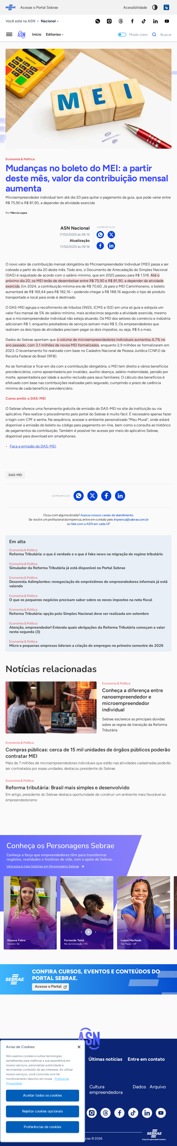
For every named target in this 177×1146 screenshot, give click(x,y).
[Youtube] (166, 21)
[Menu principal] (9, 34)
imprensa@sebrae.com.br (131, 519)
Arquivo (158, 1086)
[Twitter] (111, 234)
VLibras (166, 7)
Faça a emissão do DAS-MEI (33, 446)
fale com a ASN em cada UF (90, 524)
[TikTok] (143, 21)
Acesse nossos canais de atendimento (106, 515)
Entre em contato (146, 1059)
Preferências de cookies (42, 1127)
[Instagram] (109, 21)
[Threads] (120, 21)
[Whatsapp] (97, 21)
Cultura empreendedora (106, 1089)
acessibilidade (135, 7)
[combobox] (50, 21)
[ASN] (88, 1039)
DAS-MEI (15, 475)
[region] (42, 1091)
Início (36, 34)
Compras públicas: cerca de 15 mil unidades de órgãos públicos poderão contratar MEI (88, 753)
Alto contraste (155, 7)
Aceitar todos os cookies (42, 1095)
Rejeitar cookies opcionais (42, 1111)
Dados (139, 1086)
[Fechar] (79, 1047)
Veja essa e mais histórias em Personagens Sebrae (42, 866)
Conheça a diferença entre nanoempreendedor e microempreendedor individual (132, 700)
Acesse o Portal (48, 986)
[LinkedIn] (155, 21)
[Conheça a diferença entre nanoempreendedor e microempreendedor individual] (51, 707)
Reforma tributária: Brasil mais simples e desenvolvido (68, 787)
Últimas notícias (105, 1059)
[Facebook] (132, 21)
